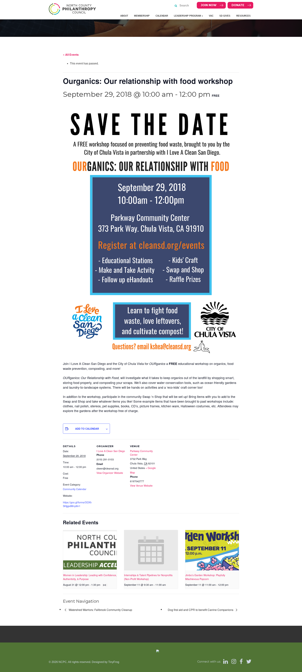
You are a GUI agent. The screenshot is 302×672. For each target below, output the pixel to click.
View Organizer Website (109, 473)
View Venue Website (141, 485)
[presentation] (90, 550)
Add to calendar (87, 428)
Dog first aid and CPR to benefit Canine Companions (201, 610)
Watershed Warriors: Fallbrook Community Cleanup (100, 610)
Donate (238, 5)
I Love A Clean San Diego (110, 451)
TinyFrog (113, 661)
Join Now (209, 5)
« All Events (71, 55)
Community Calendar (74, 489)
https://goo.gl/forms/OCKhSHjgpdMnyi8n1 (77, 504)
